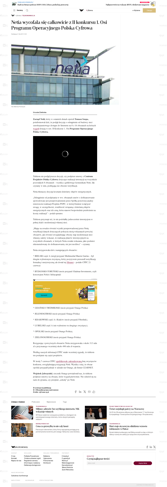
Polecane (36, 402)
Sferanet (70, 262)
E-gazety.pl (66, 458)
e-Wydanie (136, 10)
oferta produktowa (46, 480)
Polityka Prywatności (31, 456)
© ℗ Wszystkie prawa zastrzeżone (45, 390)
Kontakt (14, 458)
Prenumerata (48, 461)
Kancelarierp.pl (67, 465)
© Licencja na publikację (42, 388)
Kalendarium (29, 480)
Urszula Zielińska (39, 112)
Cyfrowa (18, 15)
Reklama (46, 456)
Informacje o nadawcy (32, 463)
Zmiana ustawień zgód (32, 458)
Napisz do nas (16, 461)
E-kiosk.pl (65, 456)
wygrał (36, 128)
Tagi (64, 402)
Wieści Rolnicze (67, 467)
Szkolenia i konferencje (19, 476)
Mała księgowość (68, 463)
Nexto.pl (65, 461)
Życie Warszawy (68, 470)
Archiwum (47, 463)
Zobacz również (18, 402)
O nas (13, 456)
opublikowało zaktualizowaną (69, 361)
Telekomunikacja (28, 15)
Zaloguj (149, 10)
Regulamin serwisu (31, 461)
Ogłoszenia (47, 458)
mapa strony (15, 480)
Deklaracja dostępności (32, 465)
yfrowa (89, 10)
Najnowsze (51, 402)
